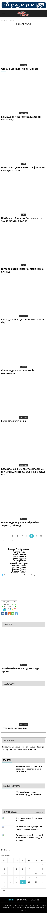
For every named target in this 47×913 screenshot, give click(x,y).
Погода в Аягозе (19, 553)
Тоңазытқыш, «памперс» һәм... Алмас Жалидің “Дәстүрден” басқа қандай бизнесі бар (23, 748)
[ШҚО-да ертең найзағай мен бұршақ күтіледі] (19, 247)
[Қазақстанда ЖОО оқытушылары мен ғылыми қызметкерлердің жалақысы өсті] (19, 448)
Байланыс (34, 900)
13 (8, 540)
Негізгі (10, 900)
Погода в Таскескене (19, 573)
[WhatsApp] (12, 613)
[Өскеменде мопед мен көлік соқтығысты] (19, 349)
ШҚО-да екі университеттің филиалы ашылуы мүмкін (23, 169)
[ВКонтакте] (2, 613)
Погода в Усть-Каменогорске (19, 549)
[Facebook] (6, 613)
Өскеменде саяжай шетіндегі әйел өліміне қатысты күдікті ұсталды (29, 837)
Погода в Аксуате (19, 558)
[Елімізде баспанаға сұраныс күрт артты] (20, 647)
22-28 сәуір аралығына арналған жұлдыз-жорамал (28, 793)
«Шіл (3, 891)
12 (3, 540)
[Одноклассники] (9, 613)
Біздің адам (23, 417)
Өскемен (23, 65)
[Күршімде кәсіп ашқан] (19, 400)
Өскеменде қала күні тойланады (20, 68)
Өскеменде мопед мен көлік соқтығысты (17, 372)
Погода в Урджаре (19, 569)
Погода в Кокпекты (19, 562)
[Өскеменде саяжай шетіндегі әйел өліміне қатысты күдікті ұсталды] (8, 838)
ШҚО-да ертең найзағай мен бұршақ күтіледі (22, 270)
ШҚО (23, 164)
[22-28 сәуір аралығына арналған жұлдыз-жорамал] (8, 797)
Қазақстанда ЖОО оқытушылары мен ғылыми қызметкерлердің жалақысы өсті (23, 471)
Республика (23, 113)
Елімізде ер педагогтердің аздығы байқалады (21, 118)
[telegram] (16, 613)
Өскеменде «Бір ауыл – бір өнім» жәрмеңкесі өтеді (20, 524)
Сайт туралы (22, 900)
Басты (3, 20)
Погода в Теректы (19, 567)
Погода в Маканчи (19, 571)
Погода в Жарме (19, 560)
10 (36, 536)
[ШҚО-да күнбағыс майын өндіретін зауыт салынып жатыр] (19, 197)
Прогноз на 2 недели (30, 575)
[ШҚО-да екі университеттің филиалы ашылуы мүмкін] (19, 146)
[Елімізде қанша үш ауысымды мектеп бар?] (19, 298)
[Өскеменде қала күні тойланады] (19, 47)
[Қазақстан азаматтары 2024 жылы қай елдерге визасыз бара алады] (8, 771)
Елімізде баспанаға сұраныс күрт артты (21, 670)
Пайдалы (7, 760)
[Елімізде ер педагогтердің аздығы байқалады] (19, 95)
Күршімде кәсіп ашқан (14, 421)
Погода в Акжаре (19, 556)
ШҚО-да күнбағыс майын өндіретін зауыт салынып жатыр (21, 220)
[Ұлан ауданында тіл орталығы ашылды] (8, 821)
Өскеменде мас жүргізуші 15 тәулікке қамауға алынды (29, 827)
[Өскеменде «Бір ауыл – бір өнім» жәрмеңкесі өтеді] (19, 501)
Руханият (23, 665)
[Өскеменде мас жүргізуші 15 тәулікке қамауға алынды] (8, 829)
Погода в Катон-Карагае (19, 564)
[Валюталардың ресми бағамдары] (9, 606)
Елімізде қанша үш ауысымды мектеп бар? (23, 321)
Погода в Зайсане (19, 554)
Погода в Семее (19, 551)
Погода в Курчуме (19, 565)
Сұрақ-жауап (9, 741)
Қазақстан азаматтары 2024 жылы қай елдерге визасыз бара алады (29, 769)
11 (41, 536)
